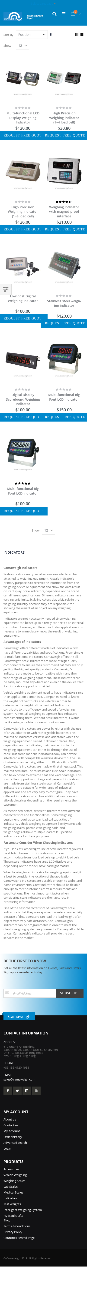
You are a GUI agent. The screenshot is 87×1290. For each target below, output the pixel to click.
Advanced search (15, 1142)
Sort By (8, 35)
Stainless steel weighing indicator (64, 303)
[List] (82, 35)
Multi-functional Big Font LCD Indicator (64, 397)
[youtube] (36, 1091)
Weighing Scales (14, 1181)
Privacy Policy (12, 1232)
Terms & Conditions (16, 1226)
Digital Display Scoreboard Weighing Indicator (23, 399)
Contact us (10, 1125)
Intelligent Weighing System (22, 1210)
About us (9, 1119)
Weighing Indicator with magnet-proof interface (64, 211)
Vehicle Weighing (15, 1175)
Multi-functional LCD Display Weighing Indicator (22, 117)
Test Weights (12, 1204)
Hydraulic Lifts (13, 1216)
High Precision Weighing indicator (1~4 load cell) (64, 117)
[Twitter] (17, 1091)
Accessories (11, 1169)
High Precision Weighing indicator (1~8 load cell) (23, 211)
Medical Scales (13, 1192)
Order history (12, 1137)
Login (7, 1148)
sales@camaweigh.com (19, 1079)
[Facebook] (7, 1091)
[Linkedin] (27, 1091)
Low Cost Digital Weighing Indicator (23, 298)
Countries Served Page (19, 1238)
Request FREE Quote (24, 135)
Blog (6, 1220)
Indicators (10, 1198)
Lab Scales (10, 1186)
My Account (11, 1131)
